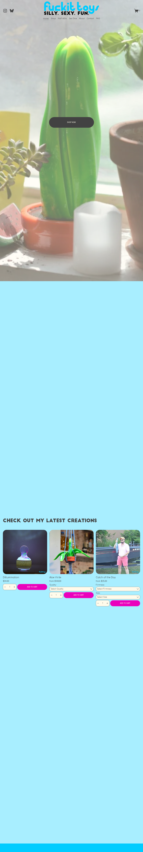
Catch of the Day (106, 577)
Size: (98, 593)
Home (46, 19)
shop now (71, 122)
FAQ (98, 19)
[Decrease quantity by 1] (5, 587)
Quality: (52, 585)
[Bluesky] (11, 10)
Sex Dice (73, 19)
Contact (90, 19)
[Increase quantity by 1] (14, 587)
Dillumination (11, 577)
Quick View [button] (24, 552)
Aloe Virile (55, 577)
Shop (53, 19)
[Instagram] (5, 10)
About (82, 19)
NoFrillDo (62, 19)
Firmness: (100, 585)
